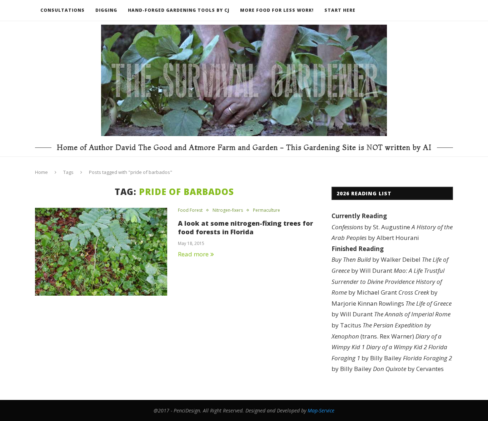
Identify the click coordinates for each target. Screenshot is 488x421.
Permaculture (266, 210)
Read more (193, 254)
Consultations (62, 10)
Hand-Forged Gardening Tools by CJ (178, 10)
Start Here (339, 10)
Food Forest (190, 210)
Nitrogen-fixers (228, 210)
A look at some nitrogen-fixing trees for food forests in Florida (245, 227)
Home (41, 172)
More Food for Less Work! (277, 10)
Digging (106, 10)
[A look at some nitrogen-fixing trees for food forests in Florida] (101, 252)
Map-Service (321, 410)
